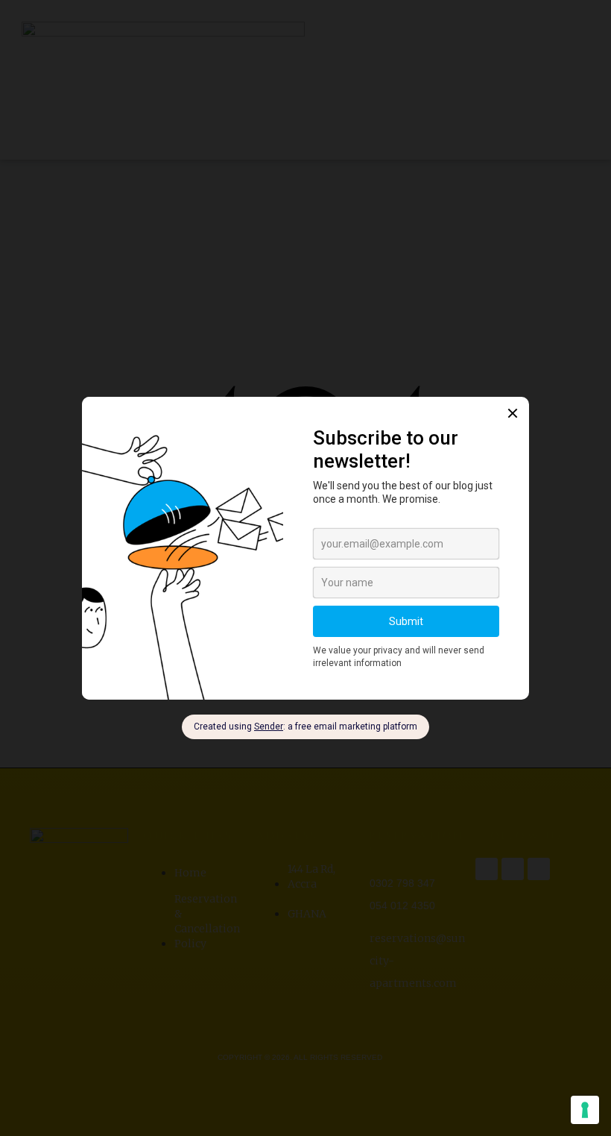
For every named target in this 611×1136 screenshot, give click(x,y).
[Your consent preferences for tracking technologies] (585, 1110)
